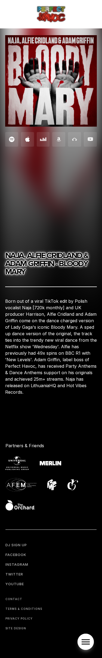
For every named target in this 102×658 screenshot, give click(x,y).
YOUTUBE (14, 584)
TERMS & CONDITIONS (23, 608)
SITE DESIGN (15, 628)
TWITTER (14, 574)
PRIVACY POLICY (19, 618)
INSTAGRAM (16, 564)
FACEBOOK (15, 554)
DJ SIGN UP (16, 545)
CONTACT (13, 599)
